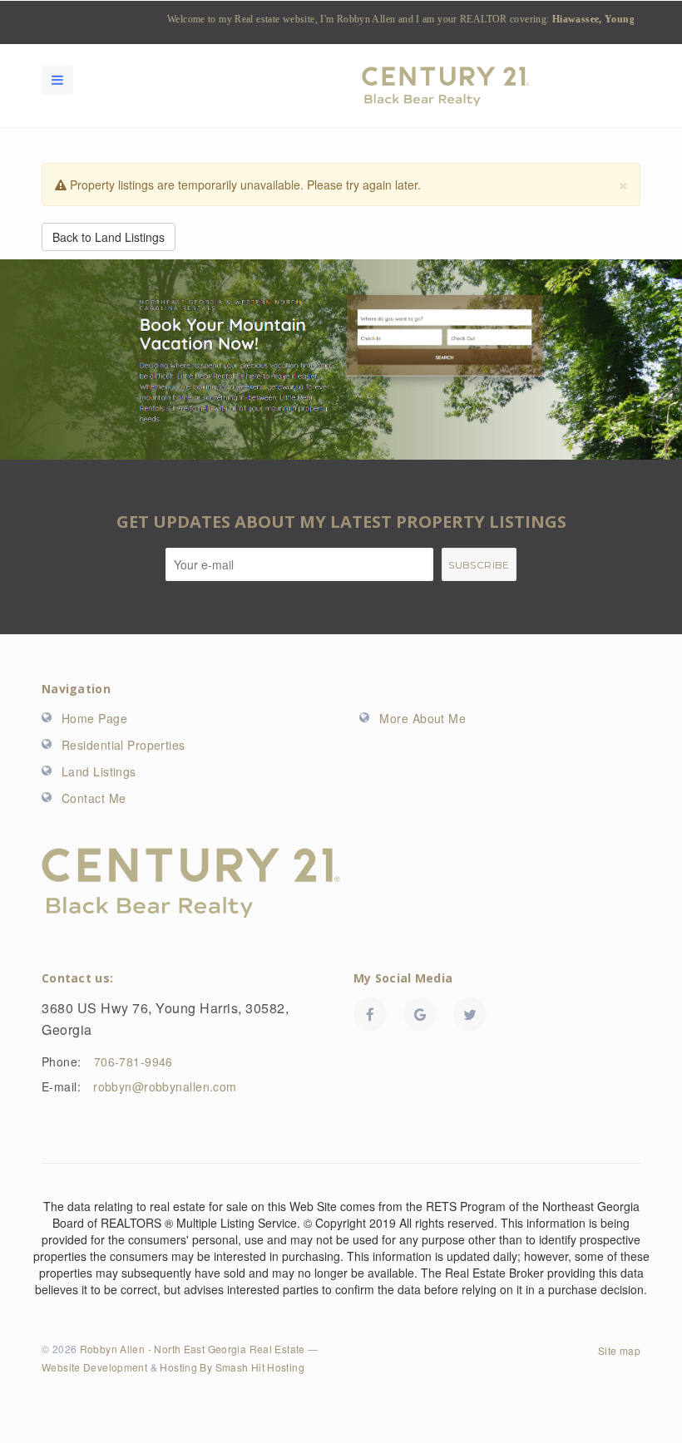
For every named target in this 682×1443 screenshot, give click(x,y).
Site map (619, 1350)
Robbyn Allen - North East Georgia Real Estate (192, 1349)
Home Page (94, 718)
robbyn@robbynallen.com (165, 1086)
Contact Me (94, 798)
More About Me (422, 718)
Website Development (94, 1367)
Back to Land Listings (108, 237)
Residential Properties (123, 744)
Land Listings (99, 771)
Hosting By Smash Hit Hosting (232, 1367)
